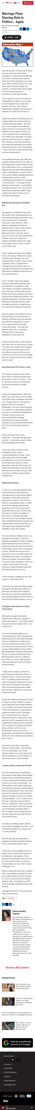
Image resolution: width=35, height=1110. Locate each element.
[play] (3, 1108)
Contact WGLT (8, 1068)
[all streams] (32, 1107)
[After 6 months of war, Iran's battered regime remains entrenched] (8, 987)
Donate (29, 3)
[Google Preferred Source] (17, 1043)
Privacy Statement (9, 1080)
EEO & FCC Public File (10, 1072)
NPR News (11, 898)
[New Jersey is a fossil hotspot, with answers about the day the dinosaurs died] (8, 1026)
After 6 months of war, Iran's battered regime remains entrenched (23, 986)
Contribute (7, 1076)
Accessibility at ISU (9, 1085)
